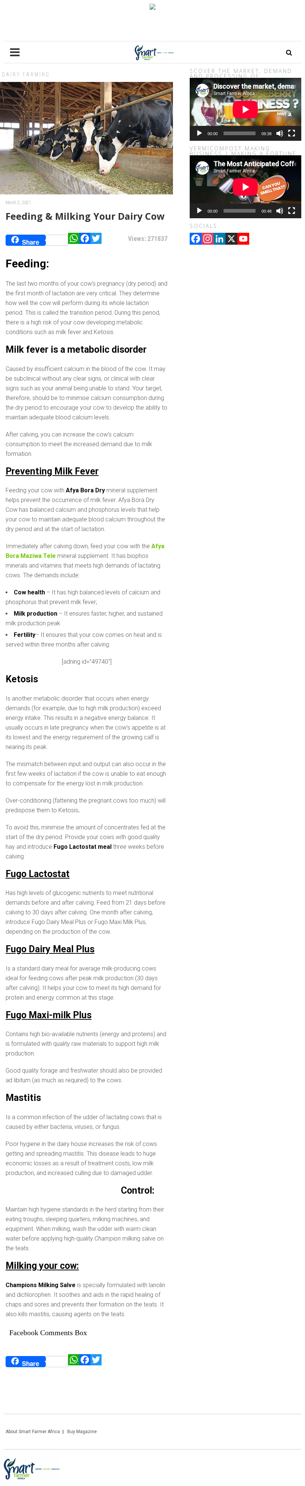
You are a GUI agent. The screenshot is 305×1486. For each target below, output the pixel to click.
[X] (231, 239)
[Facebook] (84, 240)
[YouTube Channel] (243, 239)
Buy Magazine (82, 1431)
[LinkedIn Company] (219, 239)
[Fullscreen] (291, 133)
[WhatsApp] (73, 240)
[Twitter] (96, 240)
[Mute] (279, 133)
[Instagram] (208, 239)
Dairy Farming (26, 74)
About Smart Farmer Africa (33, 1431)
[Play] (199, 133)
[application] (245, 109)
